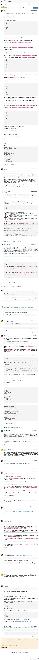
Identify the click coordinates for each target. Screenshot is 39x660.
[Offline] (2, 10)
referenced (9, 241)
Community (9, 1)
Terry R (5, 430)
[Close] (37, 639)
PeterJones (5, 191)
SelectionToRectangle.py (7, 195)
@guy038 (9, 191)
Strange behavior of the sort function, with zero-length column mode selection (22, 291)
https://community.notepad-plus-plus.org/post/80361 (12, 524)
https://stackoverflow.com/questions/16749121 (24, 621)
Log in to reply (36, 7)
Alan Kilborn (5, 320)
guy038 (5, 10)
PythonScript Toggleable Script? (24, 194)
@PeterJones (10, 244)
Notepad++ (22, 652)
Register (3, 647)
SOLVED (34, 575)
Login (6, 647)
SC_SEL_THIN (6, 248)
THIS (10, 321)
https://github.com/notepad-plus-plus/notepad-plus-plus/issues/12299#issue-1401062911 (18, 511)
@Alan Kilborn (10, 306)
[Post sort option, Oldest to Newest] (32, 8)
